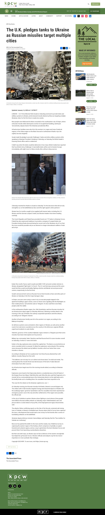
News (6, 16)
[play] (7, 11)
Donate (96, 4)
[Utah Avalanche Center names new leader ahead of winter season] (81, 76)
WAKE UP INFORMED (87, 50)
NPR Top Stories (10, 24)
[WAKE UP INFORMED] (87, 35)
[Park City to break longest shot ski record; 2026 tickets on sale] (81, 109)
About (41, 16)
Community (49, 16)
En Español (68, 16)
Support (59, 16)
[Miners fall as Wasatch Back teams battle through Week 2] (81, 93)
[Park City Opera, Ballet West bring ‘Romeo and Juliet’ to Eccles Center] (81, 121)
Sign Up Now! (87, 64)
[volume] (11, 11)
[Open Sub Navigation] (9, 16)
